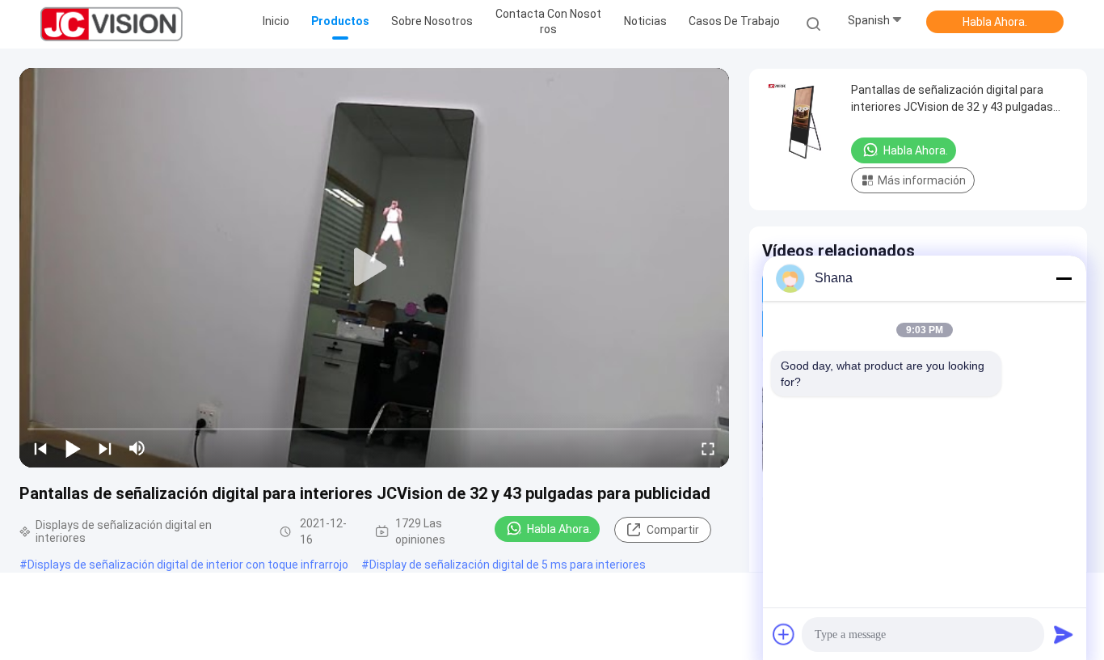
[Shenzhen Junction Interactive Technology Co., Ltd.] (111, 24)
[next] (105, 448)
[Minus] (1063, 278)
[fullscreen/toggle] (708, 448)
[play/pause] (73, 448)
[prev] (40, 448)
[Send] (1064, 634)
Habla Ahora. (995, 21)
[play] (374, 268)
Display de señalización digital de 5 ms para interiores (507, 564)
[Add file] (784, 634)
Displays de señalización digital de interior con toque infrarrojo (187, 564)
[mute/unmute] (137, 448)
